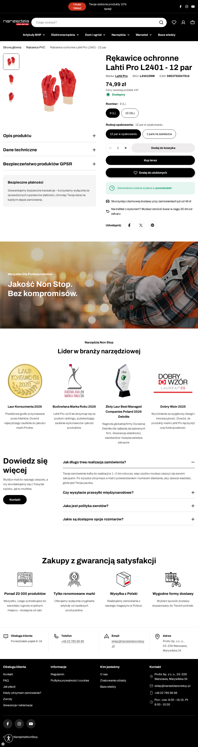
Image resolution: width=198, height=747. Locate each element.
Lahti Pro (121, 76)
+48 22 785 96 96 (72, 641)
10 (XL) (130, 113)
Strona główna (12, 47)
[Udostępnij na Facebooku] (129, 225)
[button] (150, 172)
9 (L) (113, 113)
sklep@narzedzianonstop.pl (172, 685)
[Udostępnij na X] (141, 225)
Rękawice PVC (35, 47)
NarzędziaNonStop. (25, 736)
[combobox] (99, 22)
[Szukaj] (161, 22)
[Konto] (183, 22)
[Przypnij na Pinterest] (152, 225)
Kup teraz (150, 160)
